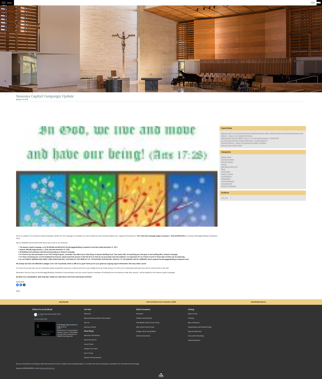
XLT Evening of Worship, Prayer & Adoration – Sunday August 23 (244, 141)
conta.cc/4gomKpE (40, 319)
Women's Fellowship (228, 186)
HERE (122, 268)
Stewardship (225, 179)
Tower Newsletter (227, 181)
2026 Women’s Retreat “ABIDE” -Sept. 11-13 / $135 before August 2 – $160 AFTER (250, 138)
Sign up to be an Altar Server (231, 145)
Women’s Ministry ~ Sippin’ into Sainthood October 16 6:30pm (243, 143)
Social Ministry (226, 176)
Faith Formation (227, 162)
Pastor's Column (227, 174)
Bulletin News (226, 157)
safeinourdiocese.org (47, 368)
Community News (227, 160)
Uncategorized (226, 184)
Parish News (225, 172)
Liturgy (223, 164)
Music (223, 169)
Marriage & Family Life (229, 167)
